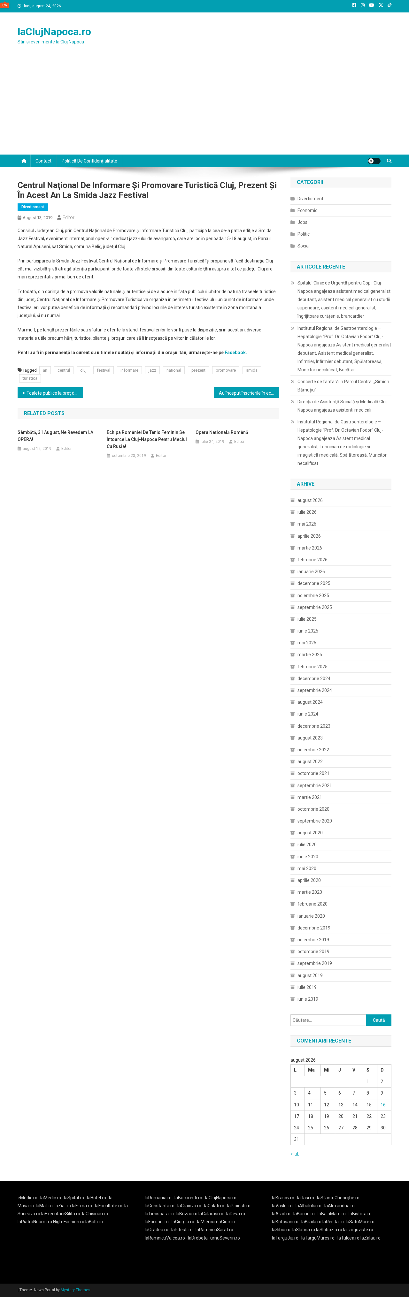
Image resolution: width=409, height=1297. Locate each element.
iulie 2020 (307, 844)
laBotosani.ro (285, 1221)
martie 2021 (309, 797)
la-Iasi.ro (305, 1197)
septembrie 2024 (314, 690)
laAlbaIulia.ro (308, 1205)
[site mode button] (374, 161)
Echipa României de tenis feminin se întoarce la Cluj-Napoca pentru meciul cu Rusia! (147, 439)
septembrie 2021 (314, 785)
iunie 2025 (307, 630)
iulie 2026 (307, 512)
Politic (303, 234)
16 (383, 1104)
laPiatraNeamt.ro (35, 1221)
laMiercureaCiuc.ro (216, 1221)
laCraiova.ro (189, 1205)
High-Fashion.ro (68, 1221)
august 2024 (310, 702)
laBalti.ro (94, 1221)
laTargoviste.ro (358, 1229)
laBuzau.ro (187, 1213)
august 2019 (310, 975)
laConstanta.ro (159, 1205)
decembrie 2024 (313, 678)
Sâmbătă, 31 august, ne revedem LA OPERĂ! (55, 436)
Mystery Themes (75, 1290)
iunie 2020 (307, 856)
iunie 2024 (307, 714)
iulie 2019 (307, 987)
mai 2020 (306, 868)
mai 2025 (306, 642)
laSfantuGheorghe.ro (338, 1197)
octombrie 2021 (313, 773)
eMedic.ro (27, 1197)
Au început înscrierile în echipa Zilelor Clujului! (249, 393)
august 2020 (310, 832)
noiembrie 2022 (313, 749)
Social (303, 245)
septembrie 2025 (314, 607)
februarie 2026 (312, 559)
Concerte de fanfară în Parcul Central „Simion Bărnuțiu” (343, 385)
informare (129, 370)
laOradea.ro (156, 1229)
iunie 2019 (307, 999)
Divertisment (32, 207)
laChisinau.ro (95, 1213)
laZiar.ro (63, 1205)
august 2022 (310, 761)
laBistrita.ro (360, 1213)
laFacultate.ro (108, 1205)
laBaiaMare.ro (332, 1213)
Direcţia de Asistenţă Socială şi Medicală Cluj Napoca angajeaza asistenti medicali (342, 406)
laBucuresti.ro (188, 1197)
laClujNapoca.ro (54, 32)
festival (103, 370)
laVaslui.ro (284, 1205)
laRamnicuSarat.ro (214, 1229)
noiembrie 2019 (313, 939)
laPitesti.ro (182, 1229)
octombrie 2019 (313, 951)
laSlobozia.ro (329, 1229)
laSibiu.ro (281, 1229)
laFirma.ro (82, 1205)
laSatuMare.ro (360, 1221)
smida (252, 370)
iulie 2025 (307, 619)
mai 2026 (306, 524)
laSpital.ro (74, 1197)
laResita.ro (333, 1221)
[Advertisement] (204, 106)
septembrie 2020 (314, 820)
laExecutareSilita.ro (60, 1213)
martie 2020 (309, 892)
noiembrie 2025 (313, 595)
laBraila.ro (311, 1221)
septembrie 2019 (314, 963)
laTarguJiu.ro (286, 1237)
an (45, 370)
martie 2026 (309, 547)
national (173, 370)
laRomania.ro (158, 1197)
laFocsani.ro (157, 1221)
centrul (64, 370)
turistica (30, 378)
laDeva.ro (235, 1213)
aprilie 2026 (309, 536)
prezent (198, 370)
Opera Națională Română (222, 432)
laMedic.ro (51, 1197)
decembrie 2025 (313, 583)
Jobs (302, 222)
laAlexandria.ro (339, 1205)
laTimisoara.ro (159, 1213)
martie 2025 (309, 654)
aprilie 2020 (309, 880)
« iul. (294, 1154)
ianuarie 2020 (311, 916)
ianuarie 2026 (311, 571)
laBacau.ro (304, 1213)
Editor (68, 217)
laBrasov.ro (283, 1197)
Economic (307, 210)
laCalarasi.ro (210, 1213)
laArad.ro (281, 1213)
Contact (43, 160)
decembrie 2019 (313, 927)
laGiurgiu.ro (184, 1221)
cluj (83, 370)
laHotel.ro (96, 1197)
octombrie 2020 (313, 809)
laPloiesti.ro (239, 1205)
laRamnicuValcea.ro (165, 1237)
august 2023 (310, 737)
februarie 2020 (312, 903)
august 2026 (310, 500)
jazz (152, 370)
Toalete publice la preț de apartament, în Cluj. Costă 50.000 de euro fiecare (55, 393)
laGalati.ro (214, 1205)
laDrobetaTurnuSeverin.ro (214, 1237)
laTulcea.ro (348, 1237)
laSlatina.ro (303, 1229)
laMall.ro (44, 1205)
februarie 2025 (312, 666)
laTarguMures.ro (318, 1237)
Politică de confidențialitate (89, 160)
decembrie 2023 (313, 726)
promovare (226, 370)
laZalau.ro (370, 1237)
